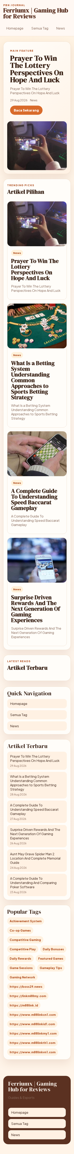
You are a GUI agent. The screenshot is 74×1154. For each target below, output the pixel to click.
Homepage (14, 28)
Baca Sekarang (26, 110)
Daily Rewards (20, 958)
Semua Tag (39, 28)
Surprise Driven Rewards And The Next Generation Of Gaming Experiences (35, 608)
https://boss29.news (26, 986)
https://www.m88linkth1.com (32, 1043)
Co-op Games (20, 930)
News (60, 28)
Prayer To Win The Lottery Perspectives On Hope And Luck (35, 269)
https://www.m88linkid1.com (32, 1024)
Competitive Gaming (25, 940)
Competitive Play (23, 949)
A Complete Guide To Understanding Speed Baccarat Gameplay (34, 499)
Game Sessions (21, 968)
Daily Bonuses (53, 949)
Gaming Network (22, 977)
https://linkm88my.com (28, 996)
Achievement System (26, 921)
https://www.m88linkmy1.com (33, 1033)
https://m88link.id (24, 1005)
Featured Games (50, 958)
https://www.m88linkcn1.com (33, 1014)
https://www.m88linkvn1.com (33, 1052)
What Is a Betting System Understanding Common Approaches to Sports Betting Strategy (33, 380)
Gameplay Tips (51, 968)
